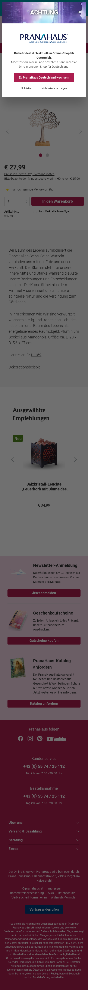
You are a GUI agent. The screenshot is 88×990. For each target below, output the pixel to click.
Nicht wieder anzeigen (54, 88)
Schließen (26, 88)
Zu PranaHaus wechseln (44, 77)
